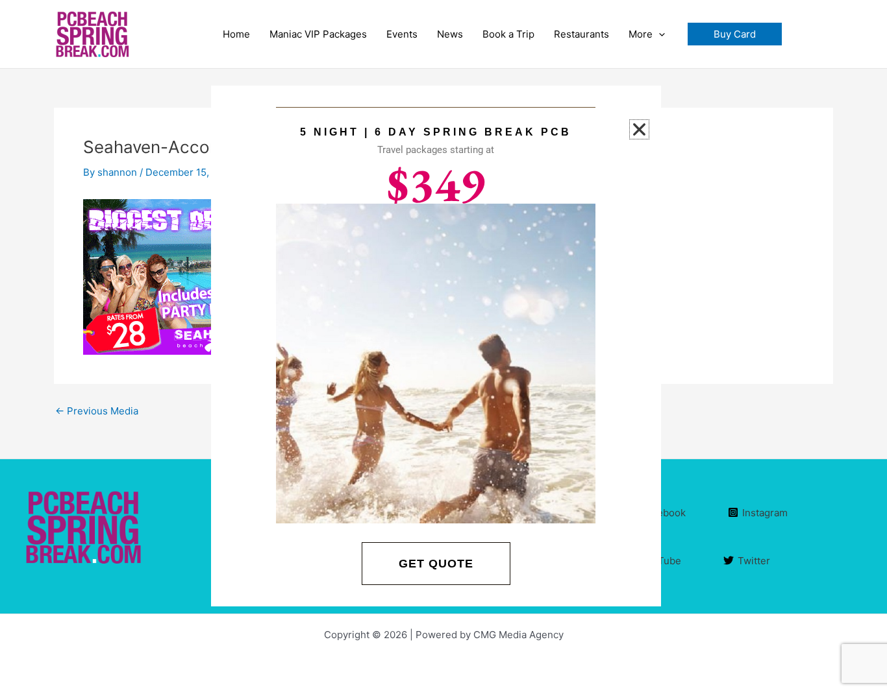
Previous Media (96, 411)
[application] (659, 34)
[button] (735, 34)
